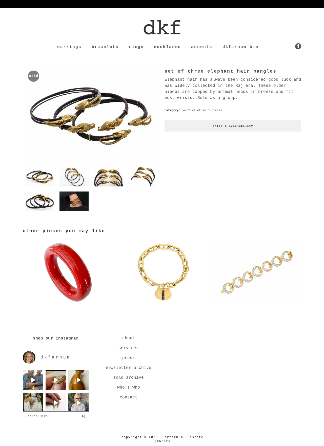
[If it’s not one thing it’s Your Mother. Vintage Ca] (56, 403)
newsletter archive (128, 368)
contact (128, 397)
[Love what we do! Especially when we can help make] (33, 380)
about (128, 338)
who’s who (128, 387)
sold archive (128, 377)
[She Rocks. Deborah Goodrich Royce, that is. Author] (78, 403)
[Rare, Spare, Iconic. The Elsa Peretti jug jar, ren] (78, 380)
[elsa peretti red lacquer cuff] (67, 303)
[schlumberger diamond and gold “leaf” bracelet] (257, 303)
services (128, 348)
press (128, 358)
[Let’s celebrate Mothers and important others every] (33, 403)
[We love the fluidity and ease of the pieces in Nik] (56, 380)
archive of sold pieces (202, 110)
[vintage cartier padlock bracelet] (162, 303)
